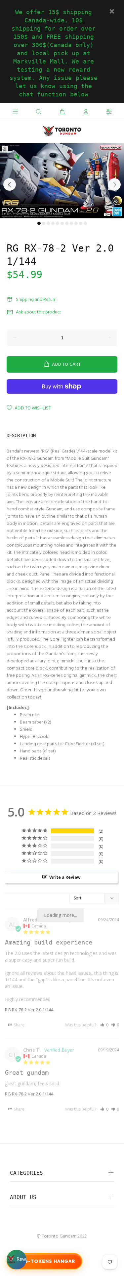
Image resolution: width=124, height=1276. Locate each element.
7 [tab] (66, 223)
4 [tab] (53, 223)
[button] (104, 1025)
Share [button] (18, 1025)
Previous (9, 184)
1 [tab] (39, 223)
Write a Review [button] (65, 877)
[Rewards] (16, 1259)
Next (114, 184)
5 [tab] (57, 223)
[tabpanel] (62, 180)
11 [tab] (85, 223)
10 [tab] (80, 223)
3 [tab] (48, 223)
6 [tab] (62, 223)
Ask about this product (38, 312)
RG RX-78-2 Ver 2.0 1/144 (29, 1010)
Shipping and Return (36, 300)
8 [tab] (71, 223)
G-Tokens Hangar (49, 1261)
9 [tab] (76, 223)
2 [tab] (43, 223)
